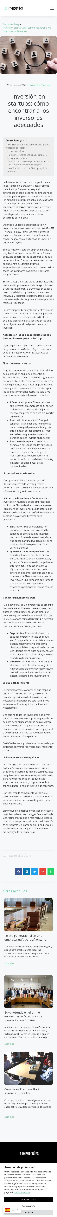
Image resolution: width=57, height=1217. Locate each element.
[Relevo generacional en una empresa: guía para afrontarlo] (28, 932)
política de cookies (22, 1192)
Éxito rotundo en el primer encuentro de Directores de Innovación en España (23, 1016)
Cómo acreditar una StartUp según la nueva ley (23, 1091)
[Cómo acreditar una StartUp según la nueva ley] (28, 1085)
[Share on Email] (42, 871)
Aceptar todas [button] (28, 1199)
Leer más (9, 963)
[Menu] (52, 8)
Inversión (35, 85)
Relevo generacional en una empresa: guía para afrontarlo (25, 937)
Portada (7, 24)
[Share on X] (34, 871)
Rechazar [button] (28, 1212)
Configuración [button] (28, 1205)
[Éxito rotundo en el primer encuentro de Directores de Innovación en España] (28, 1008)
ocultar (24, 140)
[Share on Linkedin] (26, 871)
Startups (46, 85)
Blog (16, 24)
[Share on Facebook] (18, 871)
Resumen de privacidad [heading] (19, 1167)
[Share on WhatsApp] (51, 871)
